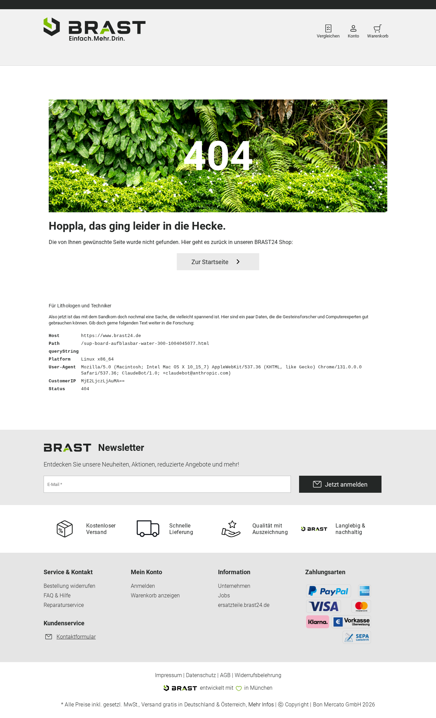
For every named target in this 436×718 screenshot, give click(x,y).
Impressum (168, 675)
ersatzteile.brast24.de (243, 605)
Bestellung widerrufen (69, 586)
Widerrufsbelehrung (258, 675)
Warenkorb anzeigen (155, 595)
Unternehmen (234, 586)
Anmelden (143, 586)
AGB (225, 675)
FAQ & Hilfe (57, 595)
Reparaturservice (64, 605)
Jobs (224, 595)
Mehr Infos (261, 705)
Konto (353, 34)
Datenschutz (201, 675)
